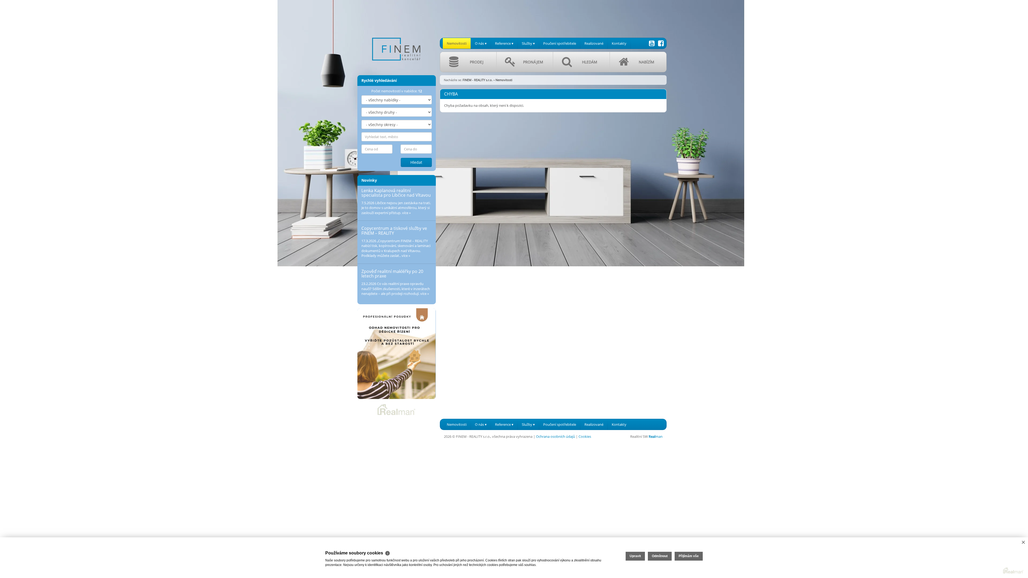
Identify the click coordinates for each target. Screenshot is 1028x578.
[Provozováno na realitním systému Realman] (396, 409)
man (656, 436)
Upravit (635, 556)
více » (406, 212)
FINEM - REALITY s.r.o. (478, 80)
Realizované (593, 43)
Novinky (369, 180)
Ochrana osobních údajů (555, 436)
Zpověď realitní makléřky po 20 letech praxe (392, 273)
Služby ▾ (528, 43)
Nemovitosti (457, 43)
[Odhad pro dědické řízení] (396, 353)
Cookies (585, 436)
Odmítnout (660, 556)
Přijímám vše (689, 556)
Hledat (416, 162)
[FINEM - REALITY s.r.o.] (396, 34)
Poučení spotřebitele (559, 43)
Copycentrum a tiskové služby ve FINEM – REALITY (394, 230)
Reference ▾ (504, 43)
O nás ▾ (481, 43)
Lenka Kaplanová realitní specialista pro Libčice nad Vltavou (396, 193)
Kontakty (619, 43)
